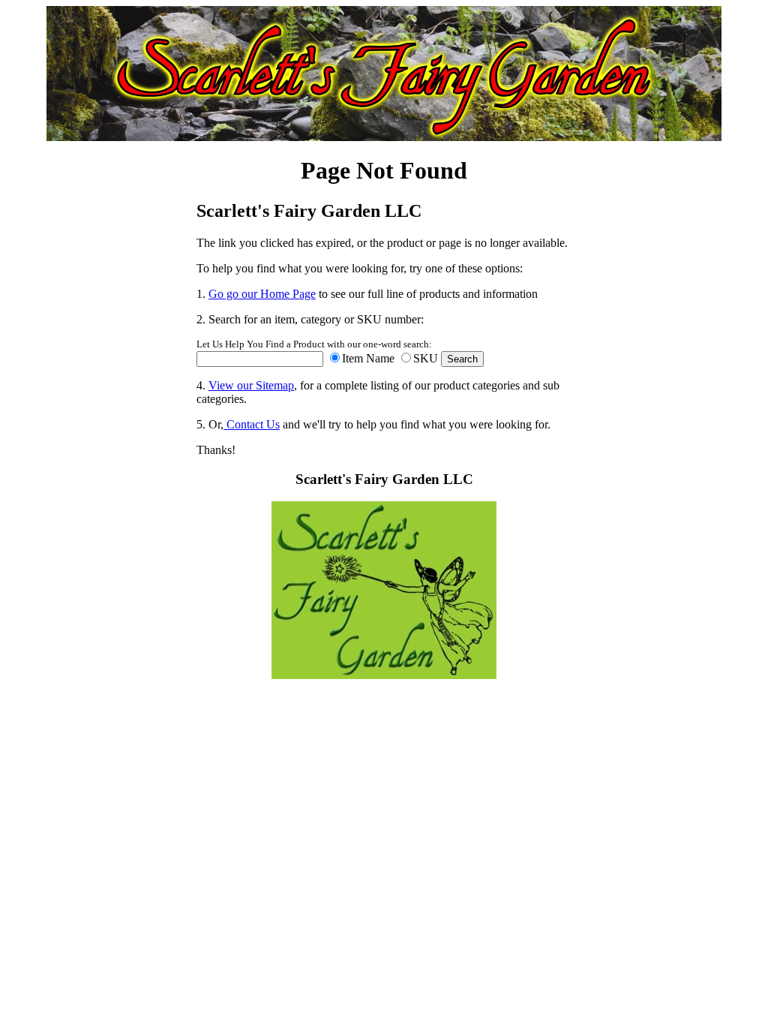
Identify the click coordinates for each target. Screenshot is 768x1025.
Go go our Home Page (262, 293)
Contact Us (252, 424)
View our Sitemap (251, 385)
